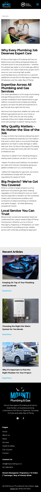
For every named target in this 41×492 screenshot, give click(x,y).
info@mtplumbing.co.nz (12, 464)
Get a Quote (7, 450)
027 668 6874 (7, 467)
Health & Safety (8, 446)
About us (6, 435)
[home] (6, 4)
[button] (37, 4)
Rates (4, 439)
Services (5, 442)
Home (4, 432)
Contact (5, 453)
